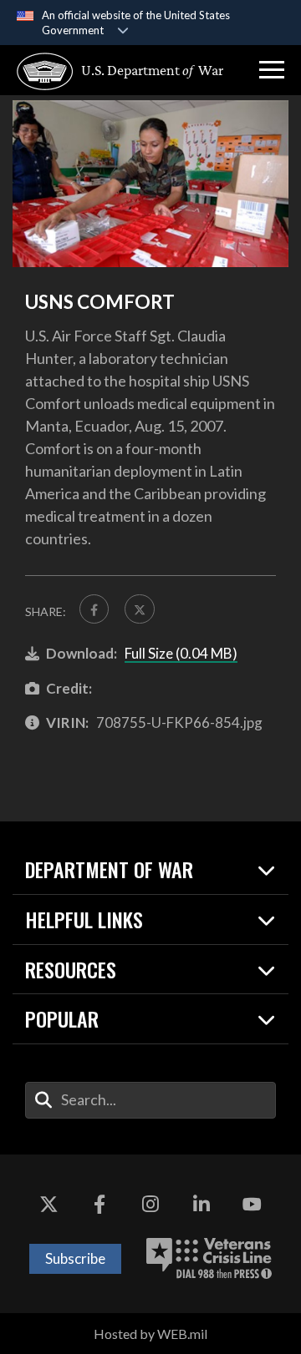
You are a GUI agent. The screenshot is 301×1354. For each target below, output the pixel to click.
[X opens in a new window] (48, 1204)
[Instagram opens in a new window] (150, 1204)
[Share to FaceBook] (94, 609)
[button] (271, 70)
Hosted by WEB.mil (150, 1333)
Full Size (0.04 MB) (181, 653)
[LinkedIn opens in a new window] (201, 1204)
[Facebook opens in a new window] (99, 1204)
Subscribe (75, 1258)
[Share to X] (139, 609)
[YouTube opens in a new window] (252, 1204)
